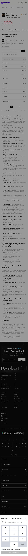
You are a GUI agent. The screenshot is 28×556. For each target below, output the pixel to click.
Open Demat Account (14, 552)
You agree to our (11, 549)
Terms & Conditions (15, 549)
